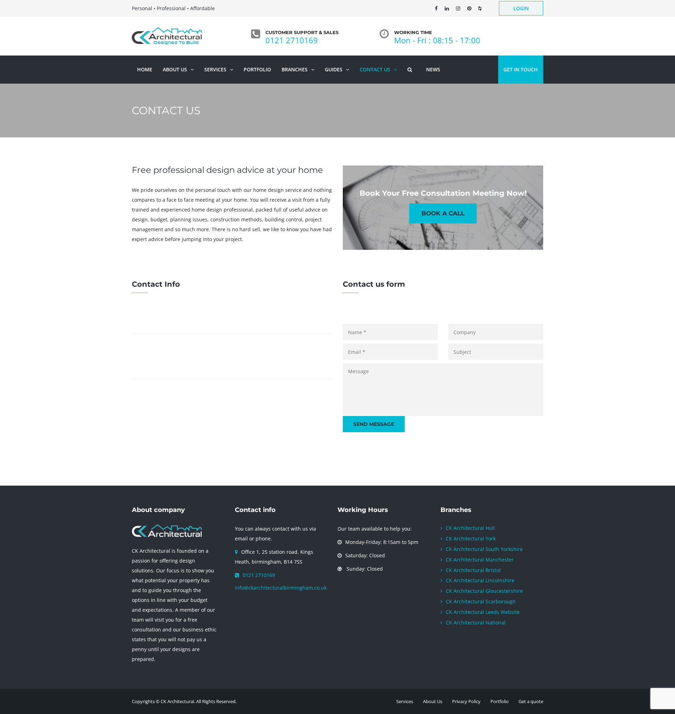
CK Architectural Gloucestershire (484, 591)
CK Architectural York (471, 538)
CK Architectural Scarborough (481, 601)
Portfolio (499, 701)
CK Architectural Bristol (473, 570)
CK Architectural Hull (470, 528)
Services (404, 701)
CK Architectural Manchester (480, 559)
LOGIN (521, 8)
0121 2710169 (291, 40)
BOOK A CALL (443, 213)
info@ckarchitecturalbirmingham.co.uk (281, 587)
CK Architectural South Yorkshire (484, 549)
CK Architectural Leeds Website (483, 612)
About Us (432, 701)
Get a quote (531, 701)
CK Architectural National (476, 622)
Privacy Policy (466, 701)
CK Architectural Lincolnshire (480, 580)
